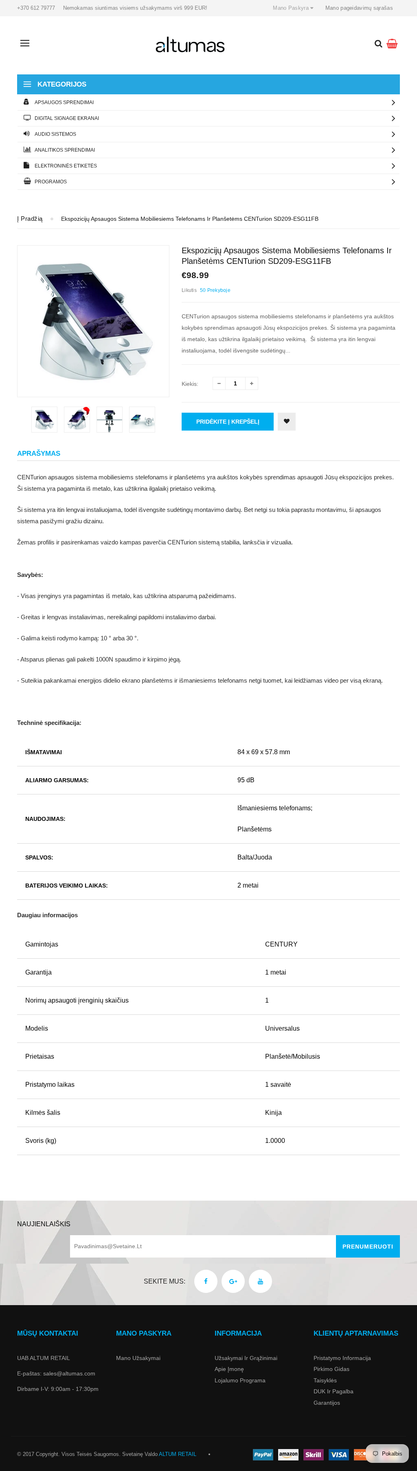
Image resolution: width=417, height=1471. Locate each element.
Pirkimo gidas (331, 1369)
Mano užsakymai (138, 1358)
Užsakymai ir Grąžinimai (246, 1358)
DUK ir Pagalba (333, 1391)
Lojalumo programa (240, 1380)
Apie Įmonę (229, 1369)
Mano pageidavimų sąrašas (359, 8)
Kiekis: (190, 384)
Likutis (189, 290)
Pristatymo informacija (342, 1358)
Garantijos (327, 1402)
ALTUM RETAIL (177, 1454)
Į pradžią (30, 218)
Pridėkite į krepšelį (227, 421)
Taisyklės (325, 1380)
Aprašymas (38, 453)
